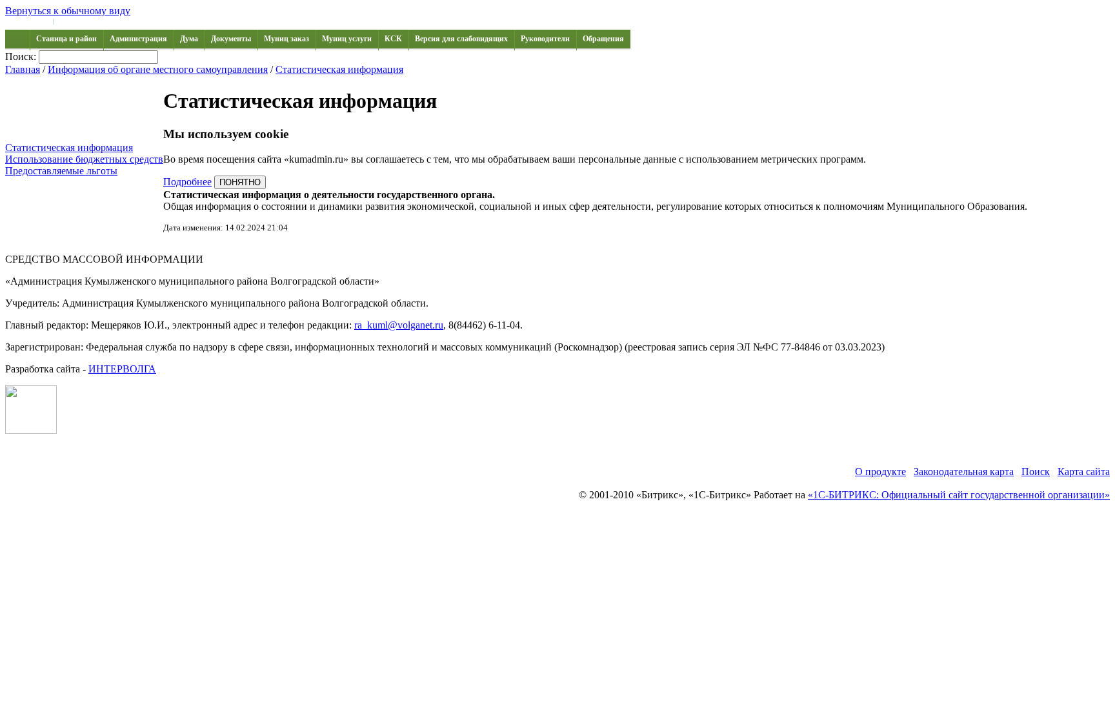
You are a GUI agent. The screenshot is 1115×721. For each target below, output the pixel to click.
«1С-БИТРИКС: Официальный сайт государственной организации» (959, 494)
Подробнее (187, 181)
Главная (22, 69)
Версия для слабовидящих (461, 38)
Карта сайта (1084, 471)
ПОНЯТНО (240, 182)
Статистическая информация (339, 69)
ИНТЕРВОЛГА (122, 368)
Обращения (603, 38)
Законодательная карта (964, 471)
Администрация (138, 38)
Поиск (1035, 471)
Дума (189, 38)
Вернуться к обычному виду (67, 10)
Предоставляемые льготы (61, 170)
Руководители (545, 38)
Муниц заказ (286, 38)
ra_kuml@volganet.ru (398, 325)
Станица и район (66, 38)
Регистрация (77, 21)
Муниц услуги (347, 38)
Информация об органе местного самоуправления (158, 69)
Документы (231, 38)
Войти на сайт (27, 21)
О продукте (880, 471)
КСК (393, 38)
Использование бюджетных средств (84, 159)
